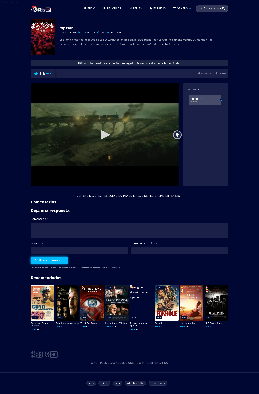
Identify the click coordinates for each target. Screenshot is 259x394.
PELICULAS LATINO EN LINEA (122, 195)
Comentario (39, 218)
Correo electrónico (144, 243)
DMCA (117, 383)
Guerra (63, 32)
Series (91, 383)
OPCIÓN (196, 99)
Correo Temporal (158, 383)
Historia (72, 32)
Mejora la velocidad (135, 383)
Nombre (37, 243)
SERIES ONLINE (154, 195)
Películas (104, 383)
